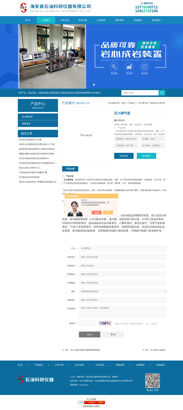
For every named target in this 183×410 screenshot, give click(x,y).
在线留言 (138, 20)
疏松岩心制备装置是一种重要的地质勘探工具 (37, 182)
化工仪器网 (84, 381)
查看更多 (26, 123)
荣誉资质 (119, 20)
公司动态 (101, 20)
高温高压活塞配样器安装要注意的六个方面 (37, 144)
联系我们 (156, 20)
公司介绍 (64, 20)
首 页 (27, 20)
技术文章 (83, 20)
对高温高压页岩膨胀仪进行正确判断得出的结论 (38, 163)
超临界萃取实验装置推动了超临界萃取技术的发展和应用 (38, 149)
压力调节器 (143, 103)
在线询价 (124, 156)
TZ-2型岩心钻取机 (157, 350)
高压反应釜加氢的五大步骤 (30, 139)
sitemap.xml (83, 385)
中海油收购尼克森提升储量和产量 (33, 172)
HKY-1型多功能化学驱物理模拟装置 (85, 350)
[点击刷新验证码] (105, 323)
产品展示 (46, 20)
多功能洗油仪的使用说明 (29, 177)
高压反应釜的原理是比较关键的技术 (34, 158)
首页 (123, 103)
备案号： (116, 377)
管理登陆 (74, 385)
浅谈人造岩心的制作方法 (29, 168)
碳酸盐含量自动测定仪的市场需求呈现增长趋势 (38, 154)
